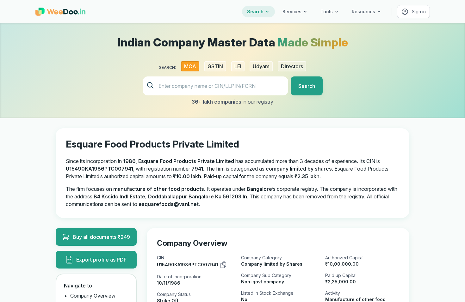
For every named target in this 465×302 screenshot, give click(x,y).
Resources (363, 11)
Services (291, 11)
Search (255, 11)
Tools (326, 11)
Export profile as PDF (101, 260)
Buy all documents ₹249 (101, 237)
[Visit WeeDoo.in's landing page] (60, 12)
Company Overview (92, 296)
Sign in (419, 11)
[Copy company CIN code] (223, 265)
